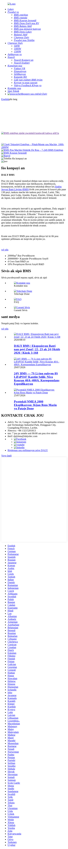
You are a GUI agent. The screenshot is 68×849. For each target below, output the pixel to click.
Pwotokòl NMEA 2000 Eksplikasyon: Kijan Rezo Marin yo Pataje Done (35, 405)
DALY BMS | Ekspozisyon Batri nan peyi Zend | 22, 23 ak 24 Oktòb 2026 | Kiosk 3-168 (37, 349)
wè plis (4, 249)
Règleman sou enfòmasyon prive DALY (28, 450)
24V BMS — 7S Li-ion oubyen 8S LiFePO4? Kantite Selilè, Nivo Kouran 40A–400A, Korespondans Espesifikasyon (36, 378)
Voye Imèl (6, 455)
